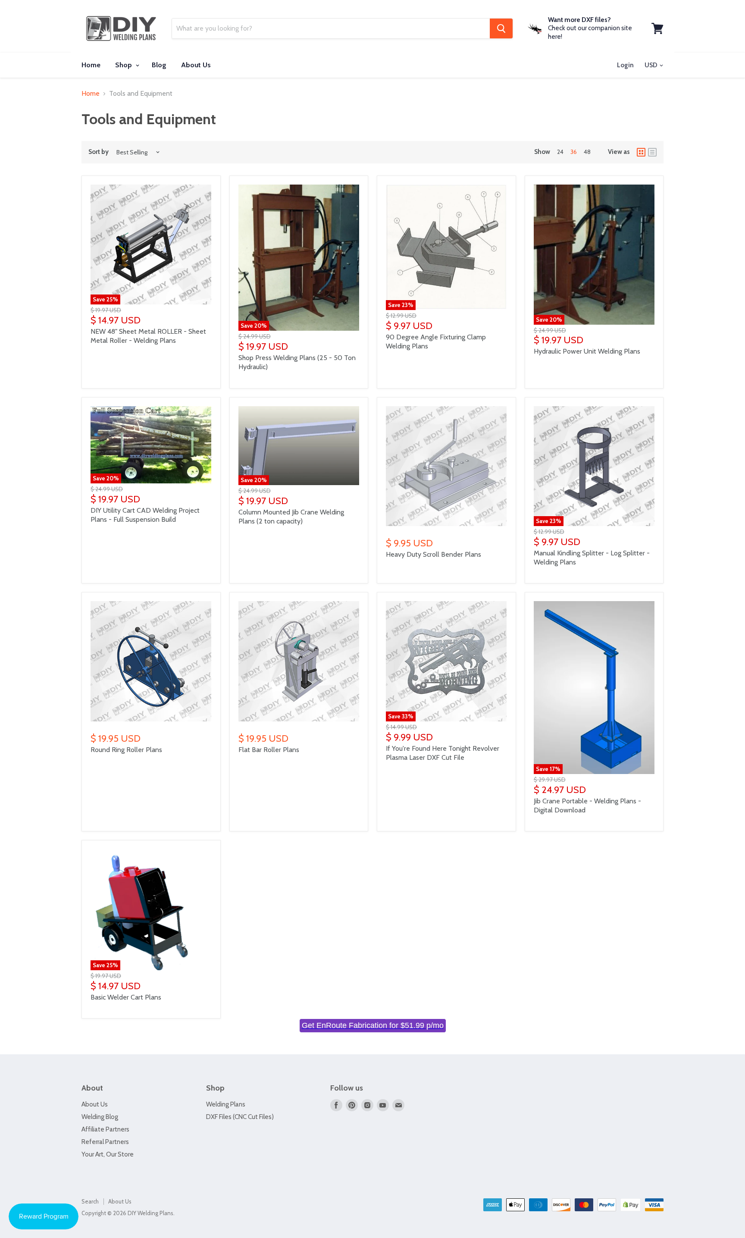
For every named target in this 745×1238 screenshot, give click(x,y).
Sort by (98, 152)
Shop (124, 65)
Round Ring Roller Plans (126, 750)
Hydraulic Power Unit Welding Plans (587, 351)
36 (573, 152)
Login (625, 65)
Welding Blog (99, 1117)
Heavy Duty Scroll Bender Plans (433, 554)
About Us (196, 65)
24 (560, 152)
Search (90, 1201)
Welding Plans (225, 1104)
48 (587, 152)
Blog (159, 65)
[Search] (501, 28)
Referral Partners (105, 1142)
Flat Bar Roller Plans (268, 750)
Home (90, 65)
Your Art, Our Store (107, 1154)
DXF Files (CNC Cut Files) (240, 1117)
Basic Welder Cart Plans (126, 997)
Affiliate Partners (105, 1129)
